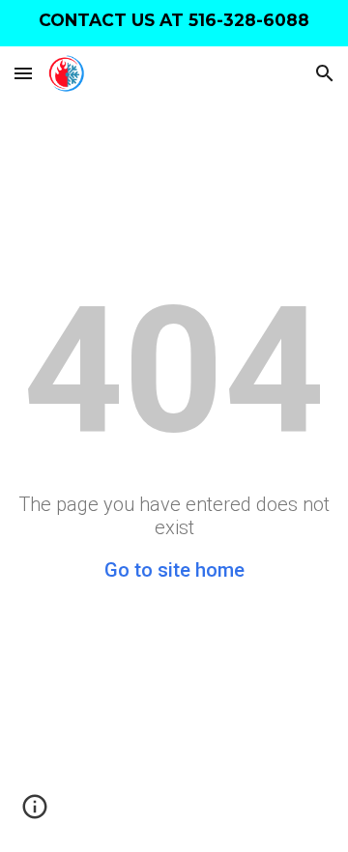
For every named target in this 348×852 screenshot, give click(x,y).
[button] (23, 72)
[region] (174, 23)
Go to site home (174, 570)
